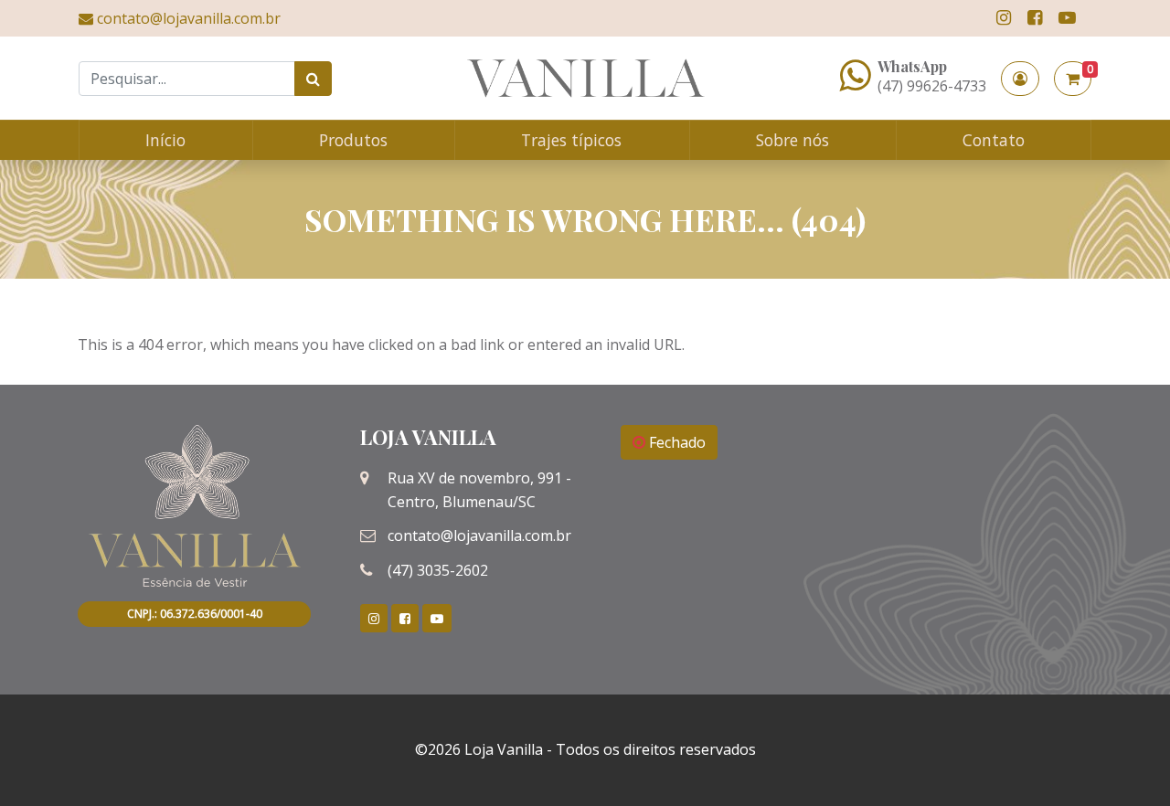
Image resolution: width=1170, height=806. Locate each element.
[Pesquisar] (313, 78)
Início (165, 140)
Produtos (353, 140)
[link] (1003, 18)
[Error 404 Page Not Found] (585, 78)
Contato (994, 140)
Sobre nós (792, 140)
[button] (1020, 78)
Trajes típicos (571, 140)
